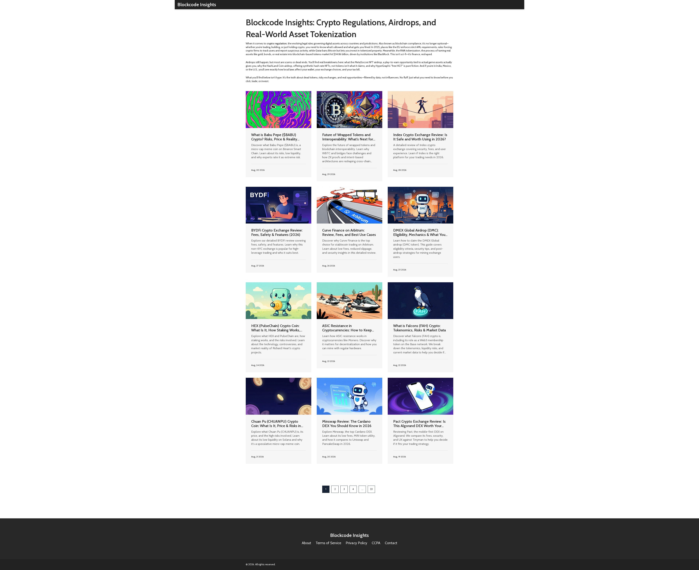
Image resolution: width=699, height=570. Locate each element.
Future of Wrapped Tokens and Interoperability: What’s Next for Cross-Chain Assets (347, 137)
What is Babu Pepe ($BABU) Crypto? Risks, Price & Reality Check (274, 137)
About (306, 543)
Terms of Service (328, 543)
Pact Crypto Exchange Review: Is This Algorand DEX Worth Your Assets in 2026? (419, 423)
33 (371, 489)
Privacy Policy (356, 543)
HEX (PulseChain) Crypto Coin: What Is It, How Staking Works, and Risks (275, 328)
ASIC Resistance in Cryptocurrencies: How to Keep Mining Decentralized (347, 328)
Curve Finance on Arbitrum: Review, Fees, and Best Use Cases (349, 232)
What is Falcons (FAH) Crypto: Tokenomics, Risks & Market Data (419, 328)
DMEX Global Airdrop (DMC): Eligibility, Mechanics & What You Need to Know (419, 232)
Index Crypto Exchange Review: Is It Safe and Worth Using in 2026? (420, 137)
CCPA (376, 543)
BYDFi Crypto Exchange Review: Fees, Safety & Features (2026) (277, 232)
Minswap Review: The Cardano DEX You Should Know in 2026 (346, 423)
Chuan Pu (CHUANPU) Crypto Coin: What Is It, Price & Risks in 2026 (276, 423)
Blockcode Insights (196, 4)
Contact (391, 543)
